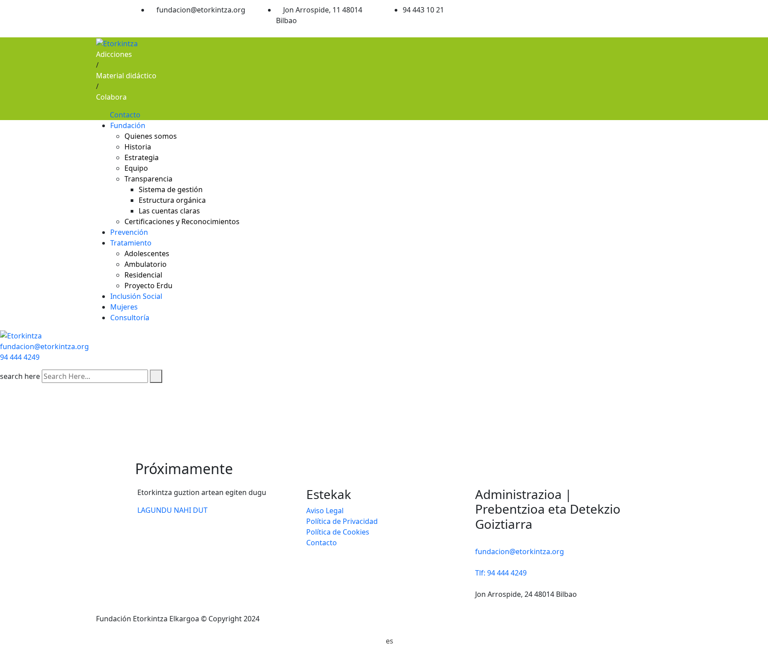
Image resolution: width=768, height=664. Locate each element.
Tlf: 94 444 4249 (501, 573)
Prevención (129, 232)
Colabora (111, 97)
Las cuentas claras (169, 211)
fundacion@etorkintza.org (44, 346)
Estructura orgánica (172, 200)
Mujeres (124, 307)
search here (20, 376)
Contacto (125, 115)
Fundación (127, 125)
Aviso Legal (325, 510)
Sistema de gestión (171, 189)
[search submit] (156, 376)
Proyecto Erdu (148, 285)
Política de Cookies (337, 532)
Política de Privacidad (342, 521)
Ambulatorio (145, 264)
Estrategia (141, 157)
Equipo (136, 168)
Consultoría (129, 317)
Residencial (143, 275)
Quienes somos (150, 136)
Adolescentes (146, 253)
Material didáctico (126, 75)
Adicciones (114, 54)
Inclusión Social (136, 296)
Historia (137, 147)
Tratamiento (131, 243)
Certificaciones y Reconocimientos (182, 221)
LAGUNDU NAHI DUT (172, 510)
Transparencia (148, 179)
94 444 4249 (20, 357)
